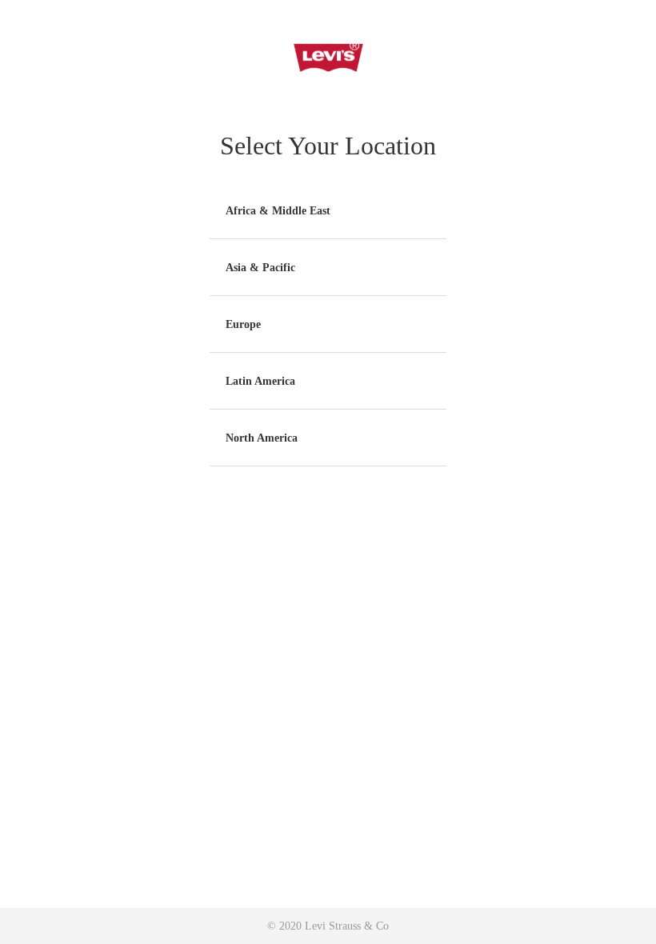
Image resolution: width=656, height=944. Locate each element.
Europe (243, 324)
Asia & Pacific (260, 268)
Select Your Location (328, 145)
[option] (328, 210)
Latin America (260, 381)
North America (262, 438)
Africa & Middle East (278, 211)
